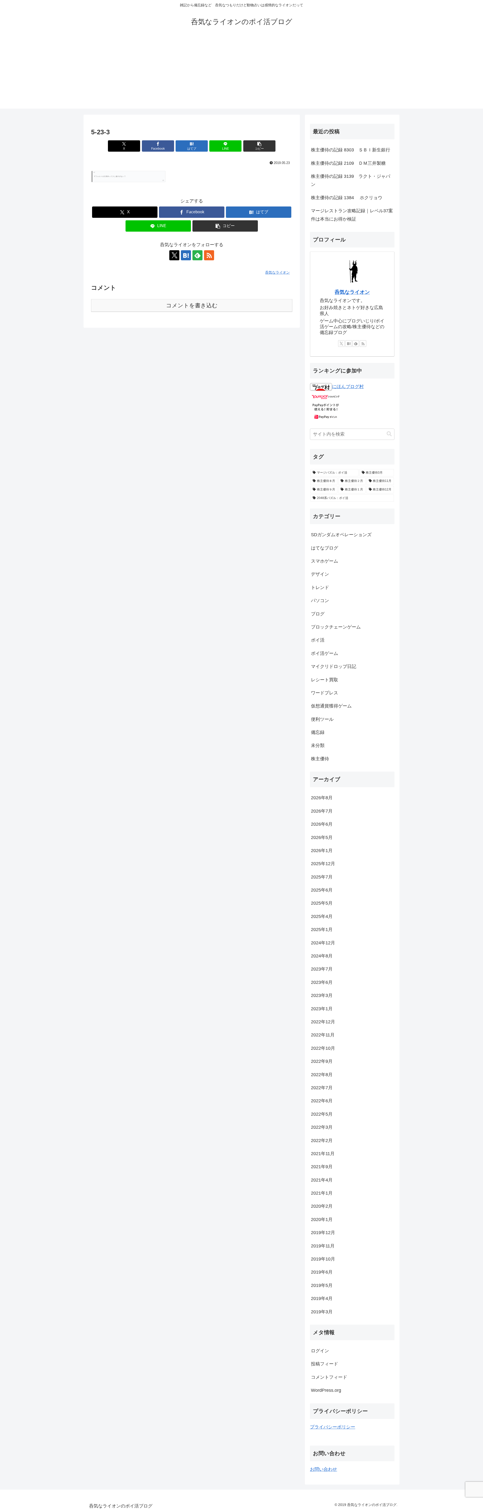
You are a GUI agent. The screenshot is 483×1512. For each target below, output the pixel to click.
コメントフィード (329, 1377)
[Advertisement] (241, 73)
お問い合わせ (323, 1469)
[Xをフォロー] (174, 255)
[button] (259, 146)
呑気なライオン (352, 292)
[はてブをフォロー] (186, 255)
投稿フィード (324, 1363)
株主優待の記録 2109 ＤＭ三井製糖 (348, 163)
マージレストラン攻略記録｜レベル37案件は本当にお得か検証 (352, 214)
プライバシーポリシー (332, 1427)
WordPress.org (326, 1390)
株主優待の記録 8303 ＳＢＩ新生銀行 (350, 149)
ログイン (320, 1350)
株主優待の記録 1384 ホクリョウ (346, 197)
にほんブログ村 (348, 386)
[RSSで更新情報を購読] (209, 255)
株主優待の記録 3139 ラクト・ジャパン (350, 180)
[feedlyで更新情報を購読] (197, 255)
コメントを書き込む (192, 305)
